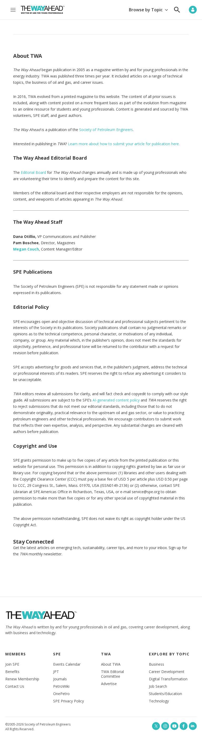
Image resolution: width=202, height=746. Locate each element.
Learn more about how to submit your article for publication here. (124, 143)
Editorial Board (33, 172)
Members (15, 653)
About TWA (110, 664)
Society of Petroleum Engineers (106, 129)
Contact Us (14, 686)
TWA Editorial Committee (112, 674)
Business (156, 664)
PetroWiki (61, 686)
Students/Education (165, 693)
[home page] (42, 9)
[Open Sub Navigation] (166, 9)
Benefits (12, 671)
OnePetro (61, 693)
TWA (106, 653)
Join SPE (12, 664)
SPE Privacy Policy (68, 701)
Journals (60, 679)
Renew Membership (22, 679)
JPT (56, 671)
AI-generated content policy (116, 400)
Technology (159, 701)
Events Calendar (66, 664)
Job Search (158, 686)
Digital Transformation (168, 679)
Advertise (109, 683)
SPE (57, 653)
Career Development (166, 671)
